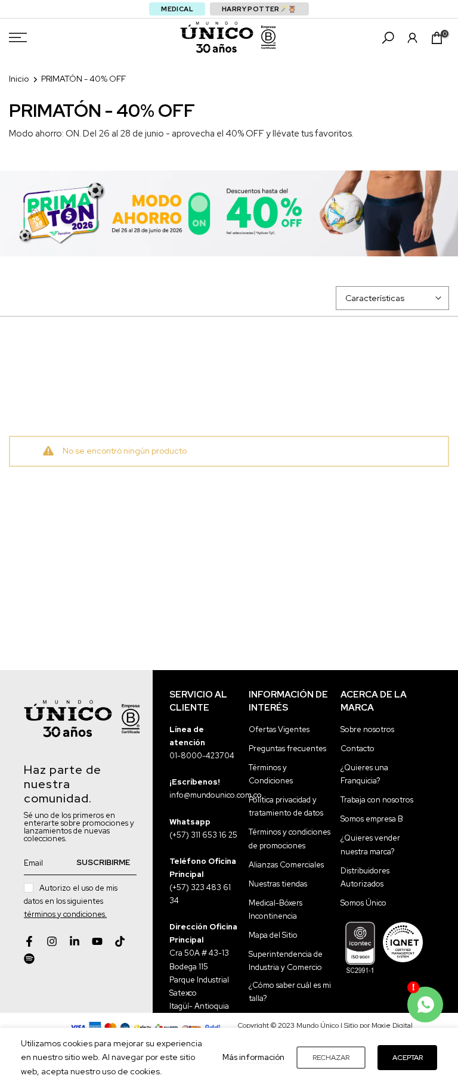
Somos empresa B (372, 819)
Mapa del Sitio (273, 935)
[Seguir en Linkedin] (74, 941)
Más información (253, 1057)
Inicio (19, 78)
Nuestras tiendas (278, 884)
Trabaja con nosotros (377, 800)
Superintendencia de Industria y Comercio (286, 960)
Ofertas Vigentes (279, 729)
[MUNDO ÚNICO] (216, 37)
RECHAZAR (330, 1057)
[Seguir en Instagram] (52, 941)
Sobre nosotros (367, 729)
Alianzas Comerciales (286, 865)
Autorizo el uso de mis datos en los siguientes (70, 901)
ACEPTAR (407, 1057)
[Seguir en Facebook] (29, 941)
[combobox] (229, 133)
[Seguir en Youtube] (97, 941)
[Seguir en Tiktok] (119, 941)
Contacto (358, 748)
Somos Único (363, 903)
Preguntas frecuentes (287, 748)
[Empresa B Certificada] (268, 37)
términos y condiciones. (65, 914)
